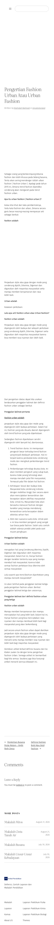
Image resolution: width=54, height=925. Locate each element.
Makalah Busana (14, 844)
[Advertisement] (27, 50)
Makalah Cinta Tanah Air (13, 833)
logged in (20, 785)
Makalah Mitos (13, 822)
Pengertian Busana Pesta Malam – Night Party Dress (14, 745)
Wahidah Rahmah (22, 108)
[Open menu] (10, 8)
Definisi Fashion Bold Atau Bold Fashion (38, 745)
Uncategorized (38, 108)
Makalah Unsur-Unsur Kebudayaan (18, 855)
